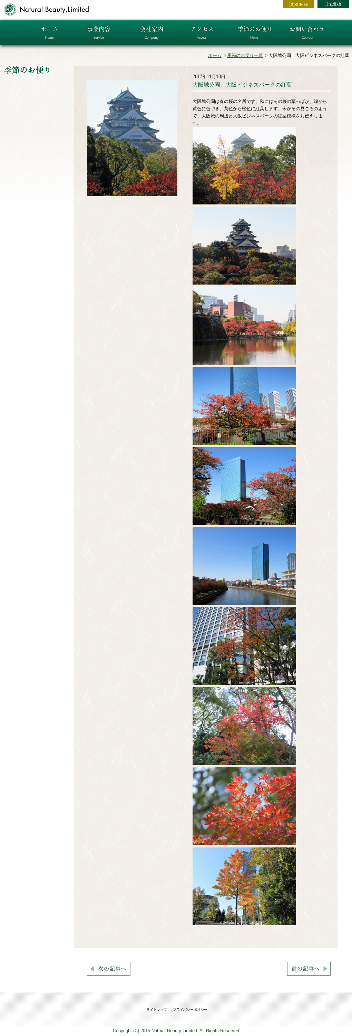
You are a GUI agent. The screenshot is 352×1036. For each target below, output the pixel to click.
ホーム (50, 32)
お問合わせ (307, 32)
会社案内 (151, 32)
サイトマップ (156, 1009)
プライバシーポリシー (190, 1009)
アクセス (202, 32)
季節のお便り (254, 32)
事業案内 (98, 32)
